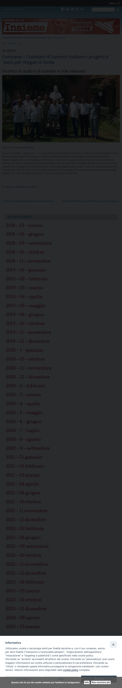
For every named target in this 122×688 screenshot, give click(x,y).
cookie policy (70, 669)
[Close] (113, 644)
